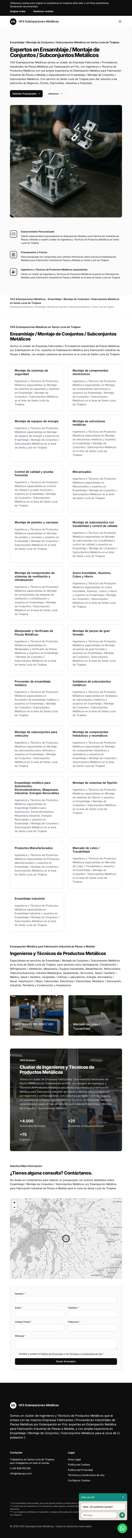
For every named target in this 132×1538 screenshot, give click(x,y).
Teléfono (73, 1307)
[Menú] (120, 22)
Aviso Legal (74, 1459)
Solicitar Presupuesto (25, 93)
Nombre (20, 1293)
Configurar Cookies (79, 1480)
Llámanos (53, 93)
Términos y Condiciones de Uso (85, 1353)
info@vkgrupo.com (21, 1473)
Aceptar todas (18, 11)
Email (19, 1307)
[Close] (123, 1497)
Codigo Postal (23, 1321)
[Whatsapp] (122, 1528)
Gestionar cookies (43, 11)
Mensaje (20, 1335)
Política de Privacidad (51, 1353)
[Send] (122, 1515)
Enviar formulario (66, 1361)
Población (74, 1321)
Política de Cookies (79, 1464)
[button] (66, 1238)
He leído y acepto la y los (61, 1353)
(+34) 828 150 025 (20, 1468)
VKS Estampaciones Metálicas (38, 21)
